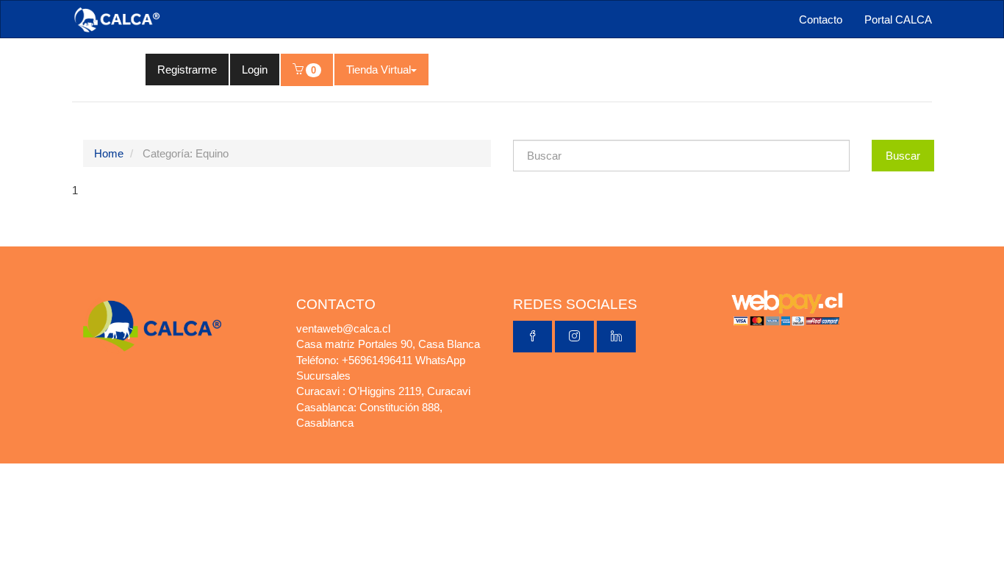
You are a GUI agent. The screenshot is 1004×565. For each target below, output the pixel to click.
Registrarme (187, 69)
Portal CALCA (898, 19)
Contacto (820, 19)
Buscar (903, 155)
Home (108, 153)
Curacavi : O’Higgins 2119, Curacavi (383, 391)
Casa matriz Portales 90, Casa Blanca (388, 344)
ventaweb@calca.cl (343, 328)
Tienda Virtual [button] (378, 69)
